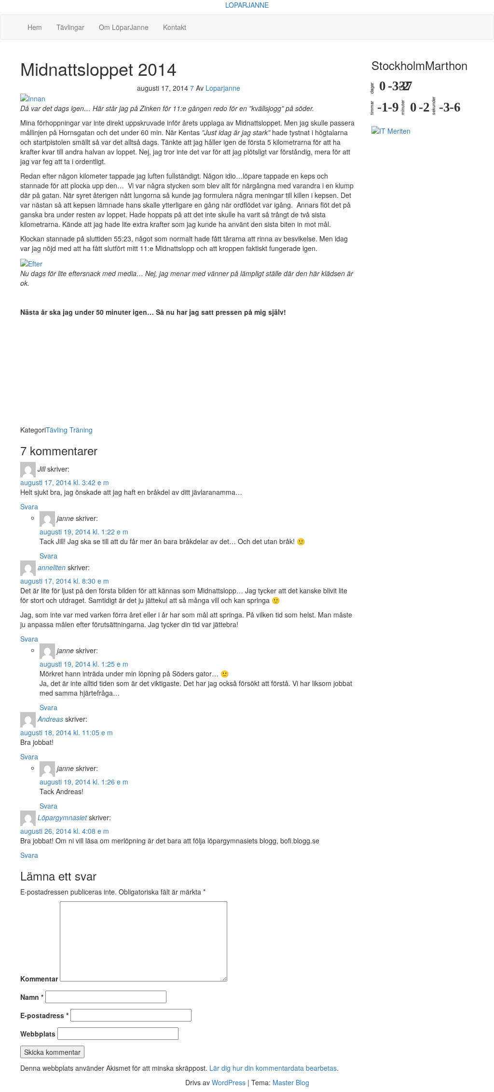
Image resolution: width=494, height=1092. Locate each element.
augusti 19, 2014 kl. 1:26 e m (84, 781)
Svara (29, 506)
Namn (31, 997)
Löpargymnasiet (62, 817)
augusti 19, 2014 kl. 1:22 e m (84, 531)
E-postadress (44, 1015)
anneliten (52, 567)
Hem (34, 27)
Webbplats (37, 1033)
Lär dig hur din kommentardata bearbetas (273, 1068)
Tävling (57, 429)
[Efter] (31, 262)
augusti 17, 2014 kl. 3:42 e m (64, 482)
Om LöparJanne (124, 27)
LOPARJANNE (247, 5)
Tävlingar (70, 27)
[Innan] (32, 97)
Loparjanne (223, 88)
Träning (81, 429)
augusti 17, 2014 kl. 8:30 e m (64, 581)
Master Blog (291, 1082)
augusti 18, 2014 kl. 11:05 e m (66, 732)
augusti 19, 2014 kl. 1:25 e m (84, 664)
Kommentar (39, 978)
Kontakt (174, 27)
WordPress (229, 1082)
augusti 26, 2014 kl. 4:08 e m (64, 831)
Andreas (50, 718)
